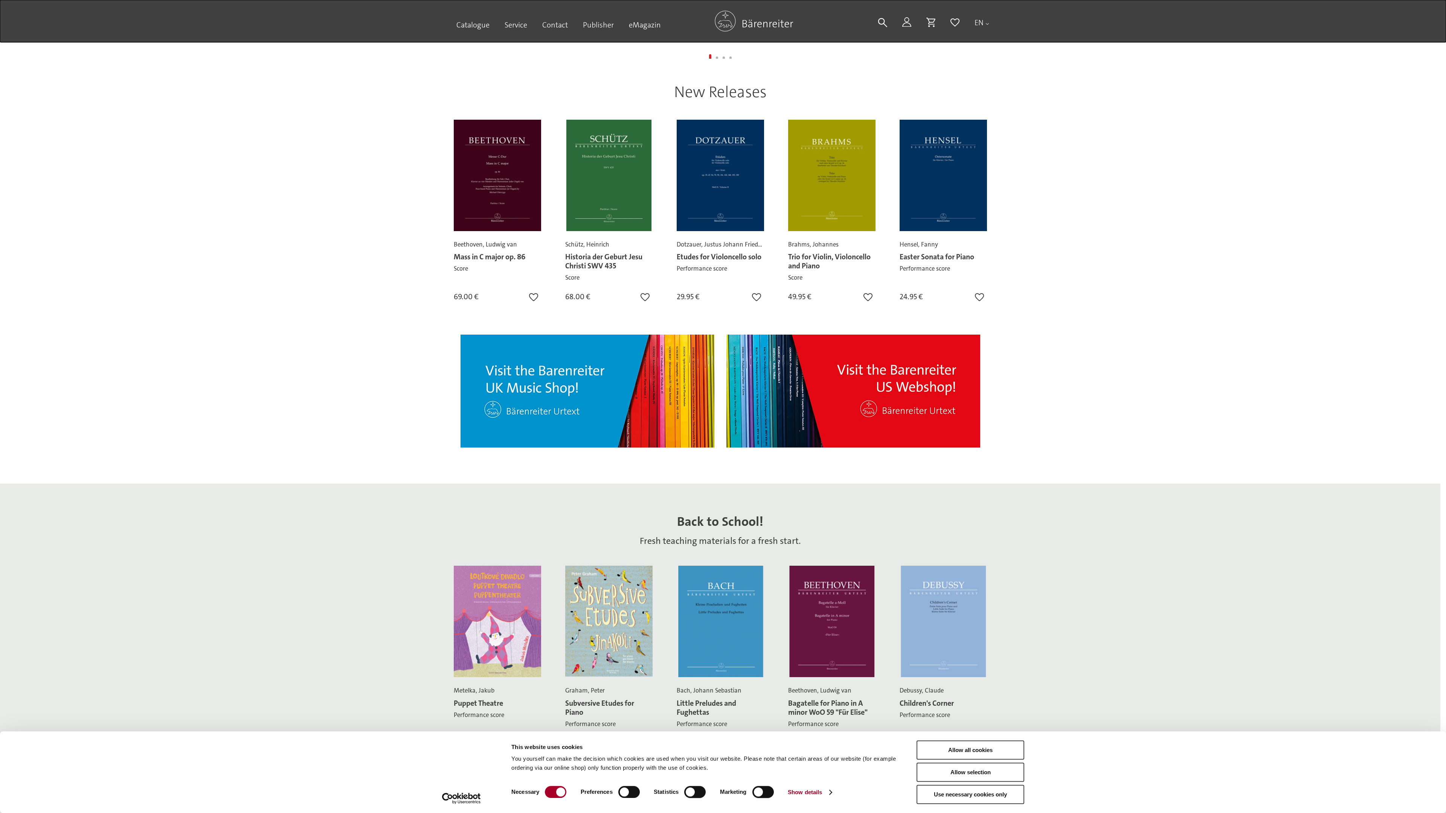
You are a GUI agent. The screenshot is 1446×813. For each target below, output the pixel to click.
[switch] (629, 792)
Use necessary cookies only (970, 794)
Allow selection (970, 772)
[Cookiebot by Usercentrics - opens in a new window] (461, 798)
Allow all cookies (970, 750)
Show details (805, 792)
